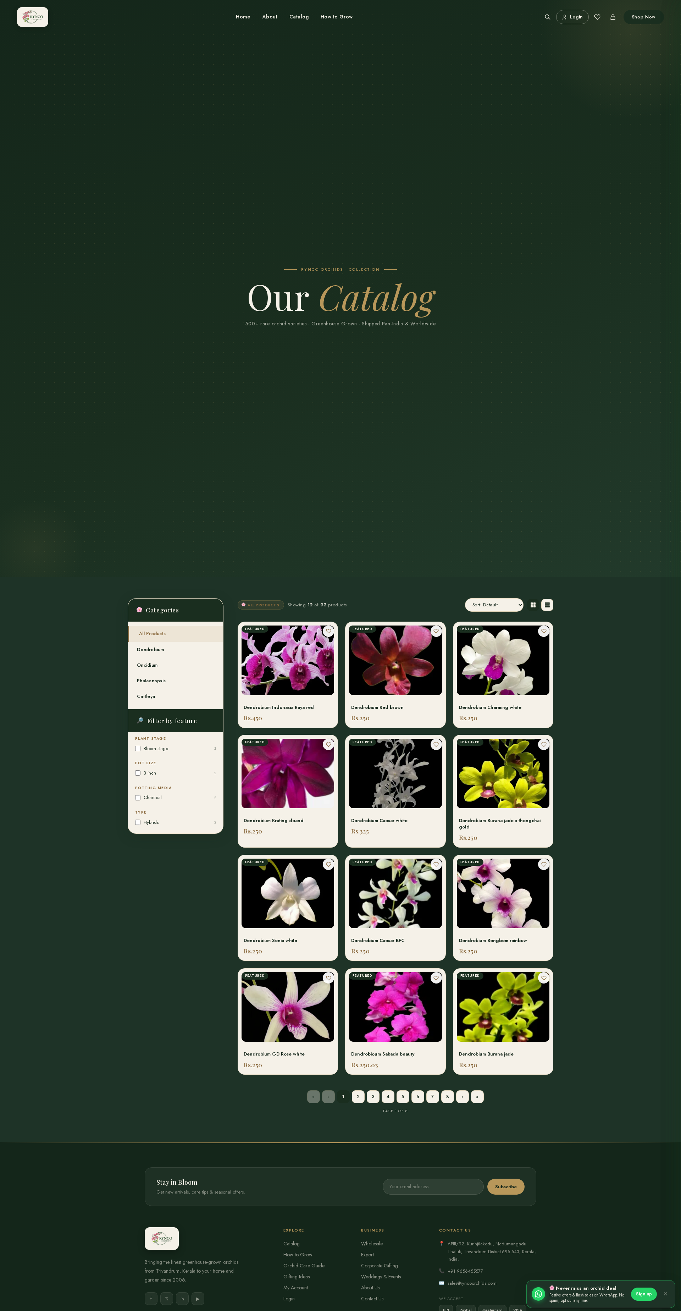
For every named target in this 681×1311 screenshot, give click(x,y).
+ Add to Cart (288, 693)
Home (243, 16)
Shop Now (643, 16)
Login (289, 1298)
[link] (288, 675)
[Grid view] (533, 605)
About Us (370, 1287)
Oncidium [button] (147, 665)
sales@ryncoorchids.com (472, 1283)
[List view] (547, 605)
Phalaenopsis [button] (151, 680)
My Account (295, 1287)
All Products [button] (152, 633)
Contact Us (372, 1298)
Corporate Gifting (379, 1265)
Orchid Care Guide (304, 1265)
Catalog (299, 16)
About (269, 16)
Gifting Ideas (296, 1276)
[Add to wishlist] (328, 631)
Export (367, 1254)
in (182, 1298)
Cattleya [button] (146, 696)
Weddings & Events (381, 1276)
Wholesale (372, 1243)
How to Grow (337, 16)
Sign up (644, 1294)
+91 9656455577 (465, 1271)
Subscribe (506, 1186)
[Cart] (613, 17)
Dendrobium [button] (150, 649)
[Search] (548, 17)
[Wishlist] (597, 17)
